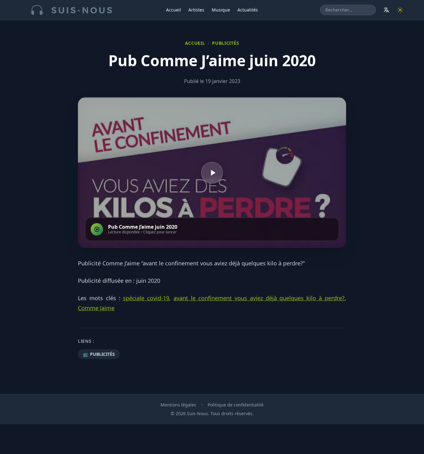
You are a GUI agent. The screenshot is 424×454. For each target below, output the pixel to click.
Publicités (225, 43)
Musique (221, 10)
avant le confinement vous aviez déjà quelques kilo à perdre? (259, 298)
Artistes (196, 10)
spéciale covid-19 (146, 298)
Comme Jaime (96, 308)
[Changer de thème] (400, 10)
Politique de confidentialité (236, 405)
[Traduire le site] (386, 10)
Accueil (173, 10)
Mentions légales (178, 405)
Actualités (247, 10)
